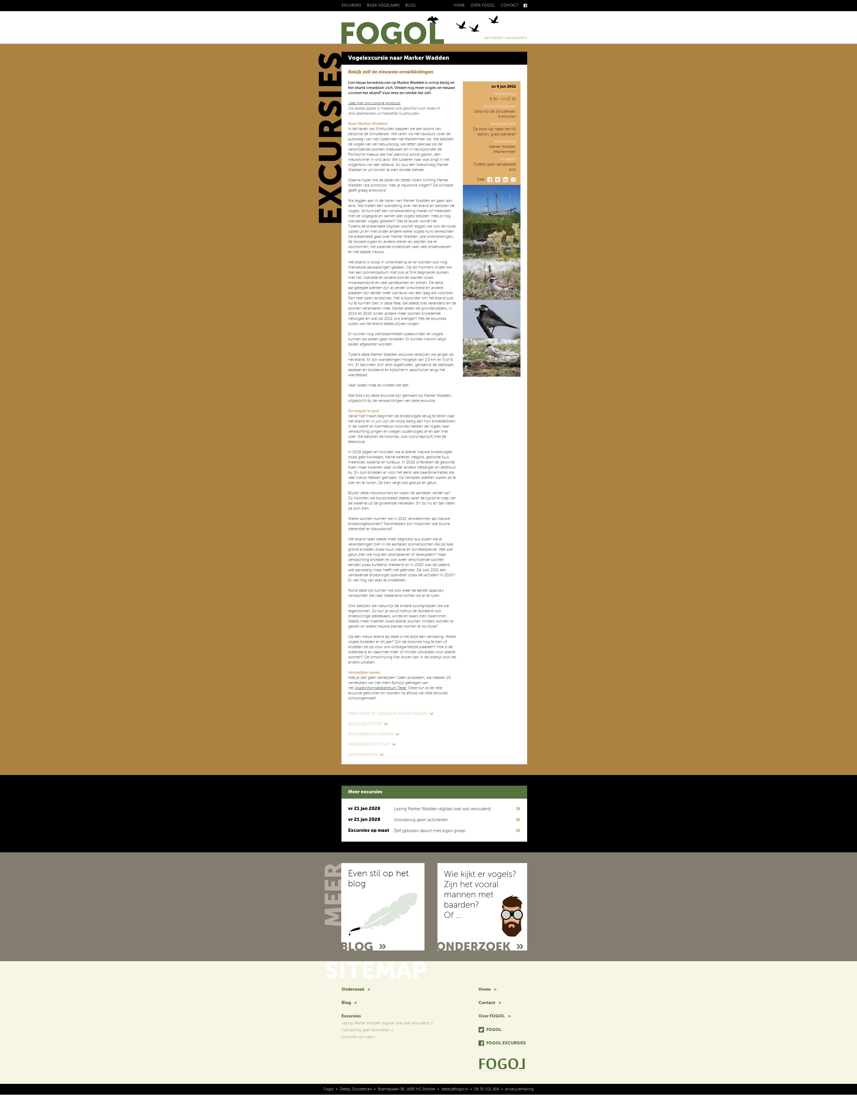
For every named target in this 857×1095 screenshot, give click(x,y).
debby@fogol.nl (454, 1089)
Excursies (351, 5)
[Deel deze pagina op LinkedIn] (505, 179)
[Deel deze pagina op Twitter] (497, 179)
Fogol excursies (506, 1043)
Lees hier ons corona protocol (374, 103)
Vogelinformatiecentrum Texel (380, 688)
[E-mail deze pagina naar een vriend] (513, 179)
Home (459, 5)
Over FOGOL (483, 5)
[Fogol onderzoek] (482, 906)
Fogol (493, 1030)
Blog (410, 5)
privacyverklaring (519, 1089)
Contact (510, 5)
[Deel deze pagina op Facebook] (489, 179)
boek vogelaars (383, 5)
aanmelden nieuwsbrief (505, 38)
